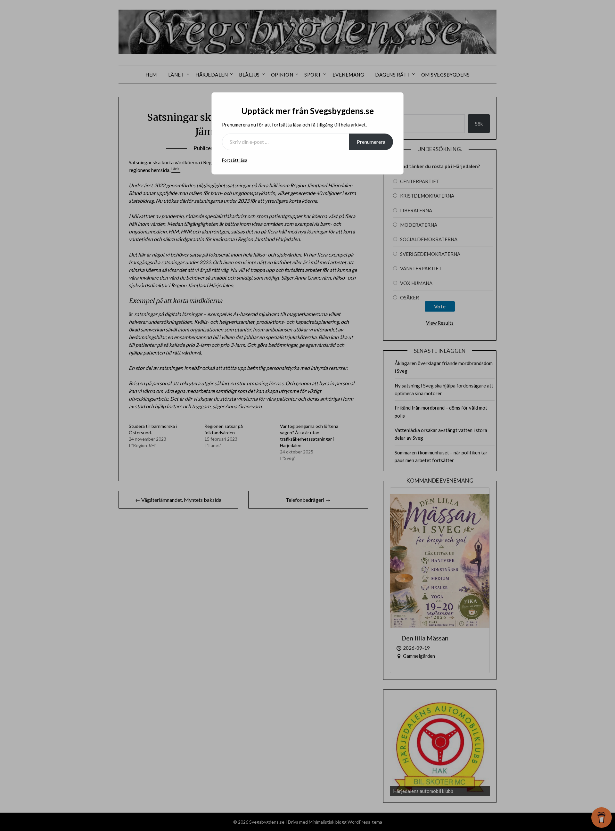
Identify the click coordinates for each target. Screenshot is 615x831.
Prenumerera (371, 142)
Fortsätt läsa (234, 160)
